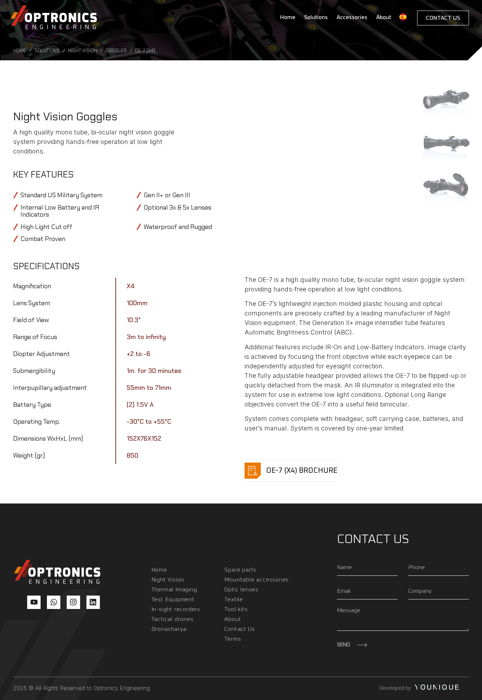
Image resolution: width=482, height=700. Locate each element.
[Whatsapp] (53, 602)
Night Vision (82, 51)
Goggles (116, 51)
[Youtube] (34, 602)
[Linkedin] (93, 602)
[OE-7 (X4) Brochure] (253, 471)
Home (287, 17)
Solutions (316, 17)
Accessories (352, 17)
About (383, 17)
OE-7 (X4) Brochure (301, 470)
